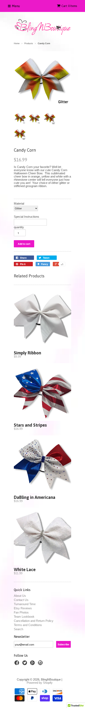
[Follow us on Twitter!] (25, 663)
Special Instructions (26, 216)
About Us (20, 595)
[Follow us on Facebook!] (17, 663)
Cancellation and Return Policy (33, 620)
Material (19, 203)
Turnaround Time (25, 604)
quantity (19, 227)
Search (18, 629)
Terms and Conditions (28, 625)
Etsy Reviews (23, 608)
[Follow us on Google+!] (33, 663)
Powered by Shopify (40, 682)
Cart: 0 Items (69, 6)
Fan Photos (21, 612)
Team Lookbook (24, 616)
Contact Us (21, 600)
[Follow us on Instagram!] (41, 663)
